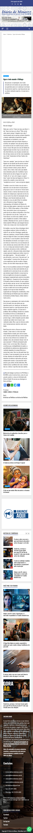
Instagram (6, 821)
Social (6, 609)
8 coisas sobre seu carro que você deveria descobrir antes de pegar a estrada (16, 661)
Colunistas (6, 76)
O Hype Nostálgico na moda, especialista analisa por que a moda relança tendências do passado (8, 575)
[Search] (29, 28)
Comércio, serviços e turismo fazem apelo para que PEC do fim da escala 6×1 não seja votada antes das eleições (8, 541)
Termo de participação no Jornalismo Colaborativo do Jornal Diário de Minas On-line (15, 744)
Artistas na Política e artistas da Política (15, 396)
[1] (4, 373)
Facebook (6, 815)
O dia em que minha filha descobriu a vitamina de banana (16, 477)
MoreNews (21, 831)
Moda (6, 639)
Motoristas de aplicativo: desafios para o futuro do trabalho (16, 420)
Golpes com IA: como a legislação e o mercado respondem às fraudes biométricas (8, 563)
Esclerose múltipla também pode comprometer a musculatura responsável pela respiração (8, 552)
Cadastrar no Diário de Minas (17, 798)
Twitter (5, 818)
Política (6, 699)
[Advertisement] (16, 53)
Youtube (5, 825)
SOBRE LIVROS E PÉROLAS (10, 391)
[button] (3, 28)
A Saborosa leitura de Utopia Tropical (16, 449)
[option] (16, 542)
